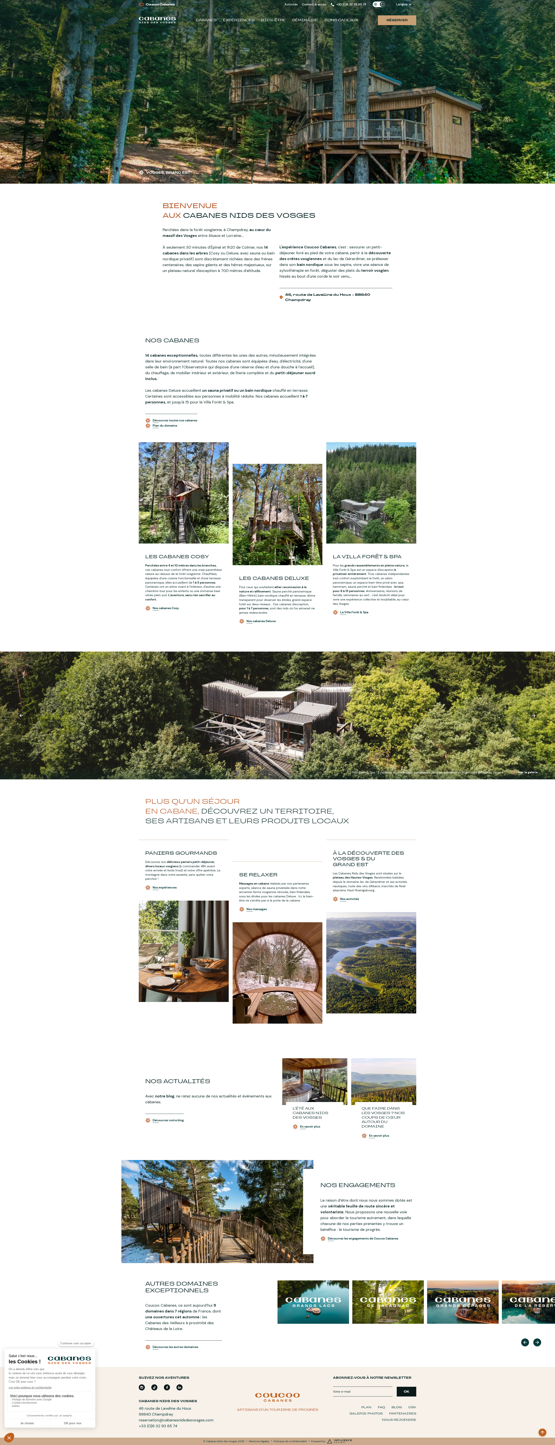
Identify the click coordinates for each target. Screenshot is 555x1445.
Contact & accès (314, 4)
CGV (412, 1407)
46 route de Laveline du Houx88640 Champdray (165, 1411)
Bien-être (273, 20)
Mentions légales (259, 1441)
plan (366, 1407)
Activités (291, 4)
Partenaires (402, 1413)
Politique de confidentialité (290, 1441)
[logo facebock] (167, 1387)
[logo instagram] (142, 1387)
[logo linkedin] (179, 1387)
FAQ (381, 1407)
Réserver (397, 20)
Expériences (239, 20)
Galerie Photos (366, 1413)
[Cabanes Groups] (313, 1302)
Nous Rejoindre (399, 1420)
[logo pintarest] (154, 1387)
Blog (397, 1407)
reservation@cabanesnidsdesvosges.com (176, 1420)
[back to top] (542, 1432)
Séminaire (305, 20)
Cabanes (206, 20)
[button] (404, 4)
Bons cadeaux (341, 20)
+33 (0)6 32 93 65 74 (158, 1426)
